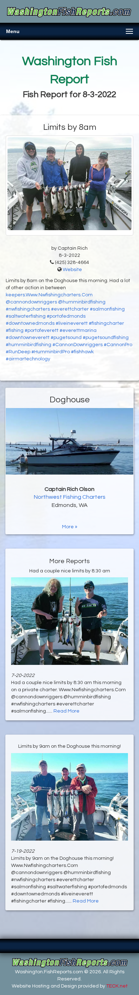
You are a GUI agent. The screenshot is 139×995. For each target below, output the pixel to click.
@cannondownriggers (31, 302)
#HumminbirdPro (50, 351)
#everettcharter (70, 309)
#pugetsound (66, 337)
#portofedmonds (66, 316)
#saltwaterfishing (26, 316)
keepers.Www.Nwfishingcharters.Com (49, 294)
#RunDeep (18, 351)
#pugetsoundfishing (106, 337)
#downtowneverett (28, 337)
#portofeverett (41, 330)
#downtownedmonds (30, 323)
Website (72, 269)
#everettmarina (78, 330)
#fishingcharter (106, 323)
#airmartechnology (28, 358)
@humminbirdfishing (81, 302)
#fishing (15, 330)
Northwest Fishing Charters (69, 497)
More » (69, 526)
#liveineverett (72, 323)
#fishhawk (82, 351)
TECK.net (117, 986)
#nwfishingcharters (28, 309)
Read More (66, 711)
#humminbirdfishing (28, 344)
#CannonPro (118, 344)
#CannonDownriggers (77, 344)
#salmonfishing (107, 309)
